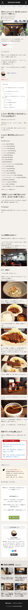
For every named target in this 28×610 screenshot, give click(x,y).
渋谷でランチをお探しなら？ (9, 107)
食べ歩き (9, 6)
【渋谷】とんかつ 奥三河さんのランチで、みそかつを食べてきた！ (13, 97)
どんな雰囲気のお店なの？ (10, 102)
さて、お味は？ (8, 104)
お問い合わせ (8, 603)
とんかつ (4, 18)
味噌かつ (7, 18)
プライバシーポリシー (18, 603)
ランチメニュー (8, 93)
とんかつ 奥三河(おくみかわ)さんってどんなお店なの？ (13, 88)
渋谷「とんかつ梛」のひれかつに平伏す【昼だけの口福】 (7, 578)
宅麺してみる (15, 517)
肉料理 (14, 6)
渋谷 (11, 18)
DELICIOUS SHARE (14, 2)
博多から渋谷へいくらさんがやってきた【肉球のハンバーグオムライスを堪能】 (21, 595)
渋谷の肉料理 (20, 6)
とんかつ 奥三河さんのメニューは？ (10, 91)
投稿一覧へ (13, 554)
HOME (3, 6)
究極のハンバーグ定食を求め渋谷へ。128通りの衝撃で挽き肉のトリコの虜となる (7, 595)
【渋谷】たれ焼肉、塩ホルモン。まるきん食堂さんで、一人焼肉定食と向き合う (21, 579)
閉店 (13, 18)
